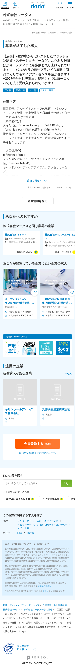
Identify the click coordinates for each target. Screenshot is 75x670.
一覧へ (68, 373)
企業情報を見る (37, 201)
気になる (60, 8)
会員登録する (37, 444)
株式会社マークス (12, 609)
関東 (19, 532)
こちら (45, 591)
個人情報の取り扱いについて (26, 648)
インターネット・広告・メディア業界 (37, 521)
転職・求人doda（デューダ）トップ (21, 605)
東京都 (30, 532)
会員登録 (5, 8)
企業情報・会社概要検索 (55, 605)
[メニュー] (70, 5)
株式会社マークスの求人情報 (38, 609)
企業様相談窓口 (45, 586)
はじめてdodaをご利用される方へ (37, 453)
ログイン (15, 8)
